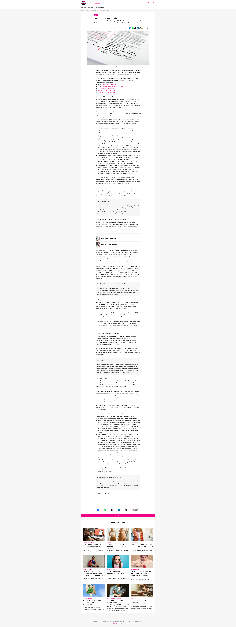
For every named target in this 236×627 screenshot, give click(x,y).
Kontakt (124, 621)
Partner (99, 621)
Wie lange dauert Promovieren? (106, 88)
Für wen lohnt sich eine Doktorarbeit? (107, 92)
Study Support (91, 7)
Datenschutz (105, 621)
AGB (110, 621)
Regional (104, 2)
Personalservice (110, 2)
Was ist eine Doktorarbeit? (110, 84)
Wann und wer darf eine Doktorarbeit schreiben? (110, 86)
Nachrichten (97, 2)
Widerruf (130, 621)
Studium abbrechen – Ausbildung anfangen (139, 601)
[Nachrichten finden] (151, 3)
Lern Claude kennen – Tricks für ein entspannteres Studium (93, 546)
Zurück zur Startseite (118, 516)
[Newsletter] (149, 3)
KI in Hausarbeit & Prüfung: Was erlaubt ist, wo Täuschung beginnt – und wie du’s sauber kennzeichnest (118, 603)
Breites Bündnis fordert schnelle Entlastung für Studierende (92, 602)
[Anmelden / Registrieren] (153, 3)
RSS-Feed (141, 621)
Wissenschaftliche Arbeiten (109, 244)
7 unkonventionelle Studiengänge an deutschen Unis (117, 573)
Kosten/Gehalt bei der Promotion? (107, 90)
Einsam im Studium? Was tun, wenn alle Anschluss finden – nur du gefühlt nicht (94, 573)
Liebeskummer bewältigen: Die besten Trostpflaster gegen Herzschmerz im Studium (141, 574)
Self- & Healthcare (100, 7)
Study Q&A (94, 10)
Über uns (95, 621)
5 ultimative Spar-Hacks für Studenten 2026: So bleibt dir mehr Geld (142, 546)
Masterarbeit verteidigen (108, 238)
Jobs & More (84, 7)
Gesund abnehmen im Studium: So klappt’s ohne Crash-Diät (117, 546)
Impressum (135, 621)
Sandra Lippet (112, 26)
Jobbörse (91, 2)
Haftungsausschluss (117, 621)
